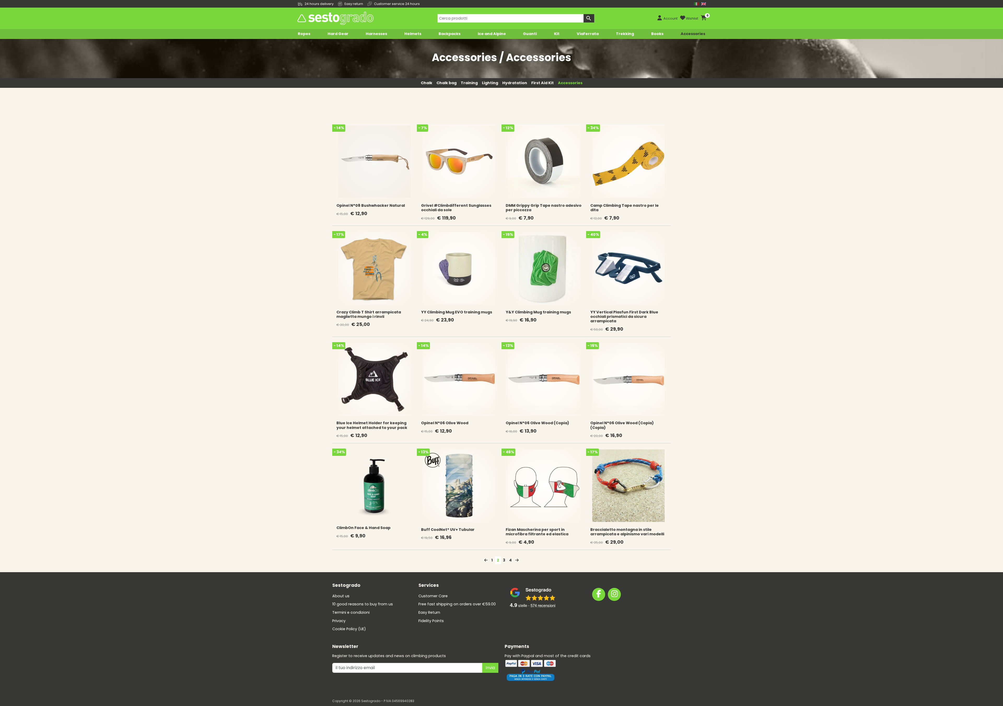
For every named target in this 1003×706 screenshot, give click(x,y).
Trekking (625, 33)
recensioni (542, 605)
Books (657, 33)
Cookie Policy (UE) (349, 629)
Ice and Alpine (492, 33)
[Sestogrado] (335, 18)
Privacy (339, 620)
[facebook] (598, 594)
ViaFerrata (588, 33)
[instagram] (614, 594)
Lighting (490, 82)
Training (469, 82)
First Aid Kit (542, 82)
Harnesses (376, 33)
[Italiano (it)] (696, 3)
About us (340, 596)
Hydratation (514, 82)
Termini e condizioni (351, 612)
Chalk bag (446, 82)
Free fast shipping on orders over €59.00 (457, 604)
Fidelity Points (431, 620)
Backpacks (449, 33)
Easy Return (429, 612)
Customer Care (433, 596)
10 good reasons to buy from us (362, 604)
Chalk (426, 82)
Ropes (304, 33)
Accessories (693, 33)
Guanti (530, 33)
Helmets (412, 33)
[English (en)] (703, 3)
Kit (556, 33)
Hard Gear (338, 33)
